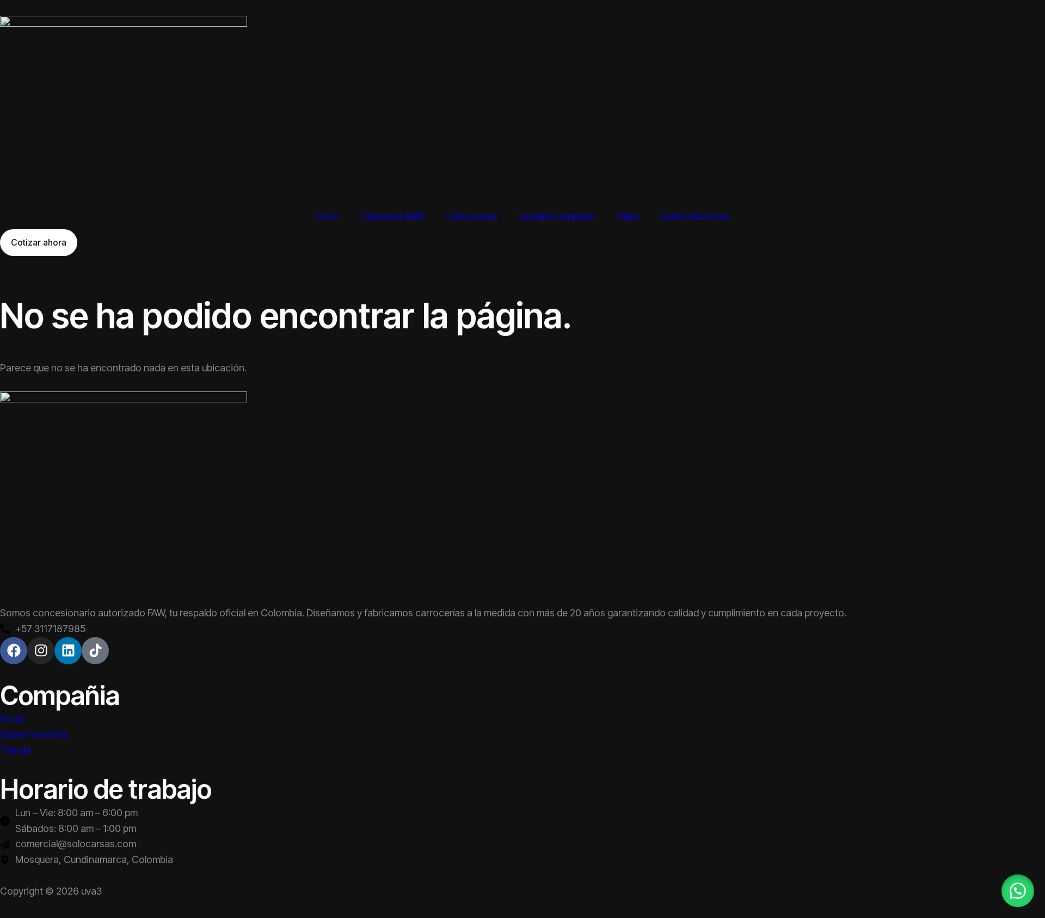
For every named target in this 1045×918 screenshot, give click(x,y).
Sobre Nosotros (695, 216)
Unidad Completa (556, 216)
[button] (1017, 890)
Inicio (327, 216)
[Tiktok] (95, 650)
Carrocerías (471, 216)
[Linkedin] (68, 650)
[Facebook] (13, 650)
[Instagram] (40, 650)
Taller (627, 216)
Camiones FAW (392, 216)
